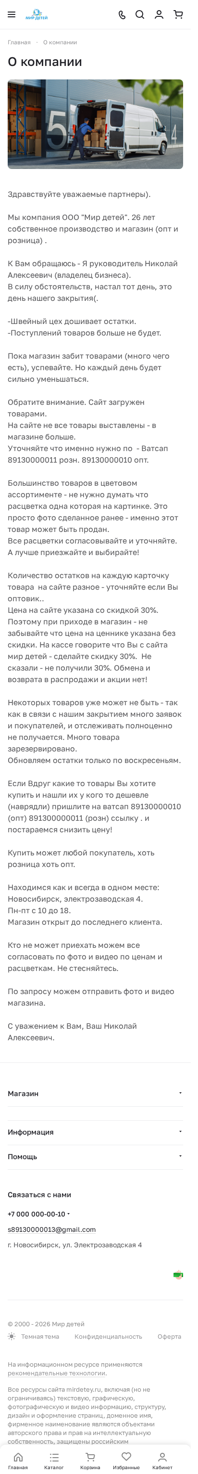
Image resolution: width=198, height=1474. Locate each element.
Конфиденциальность (108, 1336)
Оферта (169, 1336)
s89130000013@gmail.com (52, 1229)
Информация (31, 1131)
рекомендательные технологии (56, 1373)
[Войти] (159, 14)
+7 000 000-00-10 (36, 1214)
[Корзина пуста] (178, 14)
